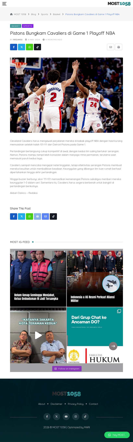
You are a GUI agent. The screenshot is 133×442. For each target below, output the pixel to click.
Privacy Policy (76, 403)
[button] (117, 435)
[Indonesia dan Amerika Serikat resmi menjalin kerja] (95, 279)
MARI (87, 427)
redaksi (18, 39)
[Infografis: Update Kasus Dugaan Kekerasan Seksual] (95, 335)
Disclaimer (56, 403)
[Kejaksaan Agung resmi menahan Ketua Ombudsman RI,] (38, 279)
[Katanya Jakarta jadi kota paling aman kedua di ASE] (38, 335)
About (41, 403)
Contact (93, 403)
